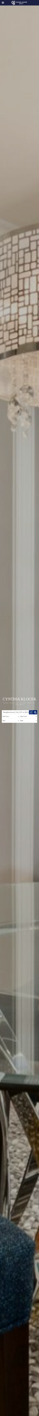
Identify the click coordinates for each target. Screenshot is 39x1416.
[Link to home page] (19, 2)
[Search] (35, 712)
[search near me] (31, 712)
